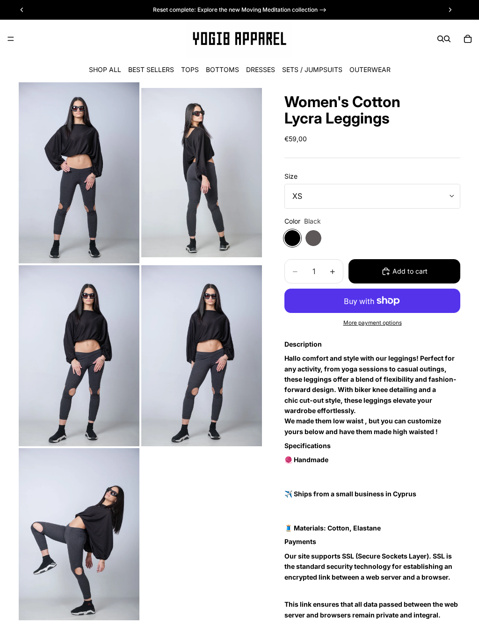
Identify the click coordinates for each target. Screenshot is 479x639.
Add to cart (410, 271)
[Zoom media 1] (79, 172)
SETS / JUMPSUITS (312, 69)
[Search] (440, 39)
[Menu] (11, 39)
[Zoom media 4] (201, 355)
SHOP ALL (105, 69)
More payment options (372, 323)
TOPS (190, 69)
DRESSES (260, 69)
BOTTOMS (222, 69)
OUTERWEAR (370, 69)
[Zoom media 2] (201, 172)
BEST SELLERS (151, 69)
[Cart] (467, 39)
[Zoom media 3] (79, 355)
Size (291, 176)
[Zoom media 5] (79, 534)
